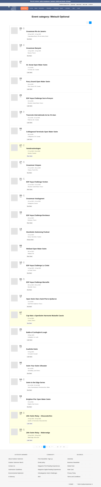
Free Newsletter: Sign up (45, 459)
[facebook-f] (8, 483)
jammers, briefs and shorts (57, 1)
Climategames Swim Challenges (47, 473)
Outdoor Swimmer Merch (15, 462)
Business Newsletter (64, 4)
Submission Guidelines (15, 469)
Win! (74, 8)
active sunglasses (45, 1)
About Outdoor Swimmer (15, 459)
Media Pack (79, 4)
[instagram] (13, 483)
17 (60, 446)
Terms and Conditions (73, 476)
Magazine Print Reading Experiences (49, 466)
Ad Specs (91, 4)
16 (57, 446)
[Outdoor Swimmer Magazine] (13, 8)
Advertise (73, 4)
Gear (61, 8)
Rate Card (85, 4)
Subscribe (24, 8)
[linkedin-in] (18, 483)
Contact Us (11, 466)
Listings (68, 8)
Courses (56, 8)
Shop (78, 8)
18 (63, 446)
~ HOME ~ (71, 484)
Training (49, 8)
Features (41, 8)
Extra (31, 8)
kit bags (68, 1)
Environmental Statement (15, 473)
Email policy (41, 462)
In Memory (11, 476)
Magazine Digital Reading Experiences (49, 469)
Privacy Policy (71, 473)
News (36, 8)
